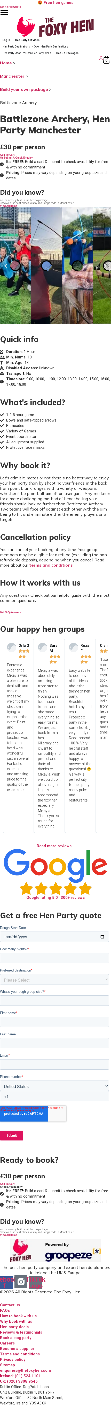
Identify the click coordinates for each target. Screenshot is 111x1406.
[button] (7, 154)
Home (6, 62)
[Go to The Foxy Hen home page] (55, 27)
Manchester (12, 76)
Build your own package (24, 89)
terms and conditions (51, 565)
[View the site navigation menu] (4, 15)
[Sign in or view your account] (52, 58)
